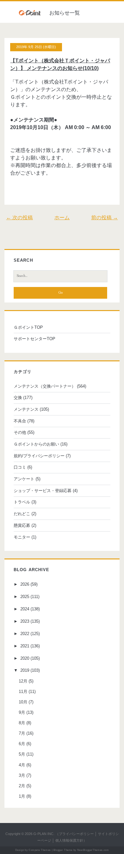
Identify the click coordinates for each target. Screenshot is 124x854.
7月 (22, 733)
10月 (23, 702)
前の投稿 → (104, 217)
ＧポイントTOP (28, 327)
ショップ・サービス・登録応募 (43, 490)
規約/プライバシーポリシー (39, 455)
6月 (22, 743)
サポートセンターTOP (34, 338)
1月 (22, 796)
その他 (20, 432)
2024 (24, 609)
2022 (24, 633)
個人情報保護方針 (69, 840)
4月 (22, 765)
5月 (22, 754)
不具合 (20, 421)
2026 (24, 584)
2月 (22, 785)
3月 (22, 775)
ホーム (62, 217)
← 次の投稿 (19, 217)
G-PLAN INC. (43, 834)
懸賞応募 (22, 525)
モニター (22, 537)
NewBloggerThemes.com (93, 850)
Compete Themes (40, 850)
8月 (22, 722)
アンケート (24, 479)
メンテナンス (26, 409)
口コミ (20, 467)
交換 (18, 397)
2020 (24, 658)
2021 (24, 646)
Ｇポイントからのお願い (36, 444)
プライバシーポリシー (76, 834)
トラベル (22, 502)
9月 (22, 712)
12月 (23, 681)
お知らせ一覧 (64, 13)
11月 (23, 691)
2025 (24, 596)
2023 (24, 621)
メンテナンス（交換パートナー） (45, 386)
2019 (24, 670)
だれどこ (22, 513)
